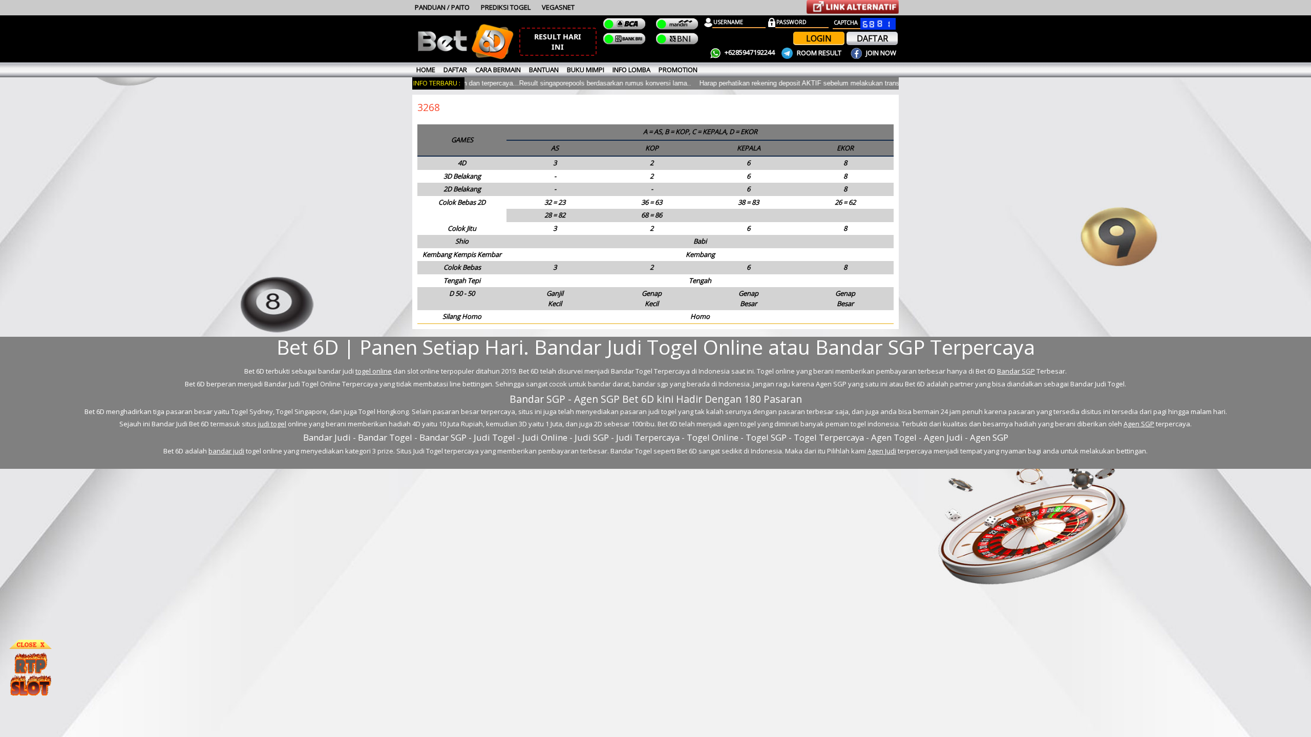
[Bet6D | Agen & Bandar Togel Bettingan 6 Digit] (465, 57)
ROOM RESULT (819, 52)
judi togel (272, 423)
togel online (373, 371)
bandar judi (226, 451)
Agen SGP (1139, 423)
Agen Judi (882, 451)
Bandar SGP (1016, 371)
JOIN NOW (880, 52)
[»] (853, 7)
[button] (558, 42)
